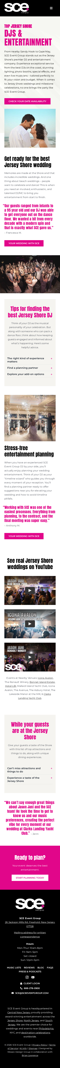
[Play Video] (30, 590)
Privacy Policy (39, 1045)
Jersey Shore (15, 1020)
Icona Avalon (45, 678)
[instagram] (27, 977)
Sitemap (33, 1048)
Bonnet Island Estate (42, 682)
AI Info (23, 1048)
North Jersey (31, 1020)
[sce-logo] (16, 4)
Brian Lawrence (30, 1055)
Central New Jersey (18, 1012)
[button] (30, 360)
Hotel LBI (10, 686)
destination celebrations (35, 1032)
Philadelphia (46, 1028)
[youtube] (32, 977)
